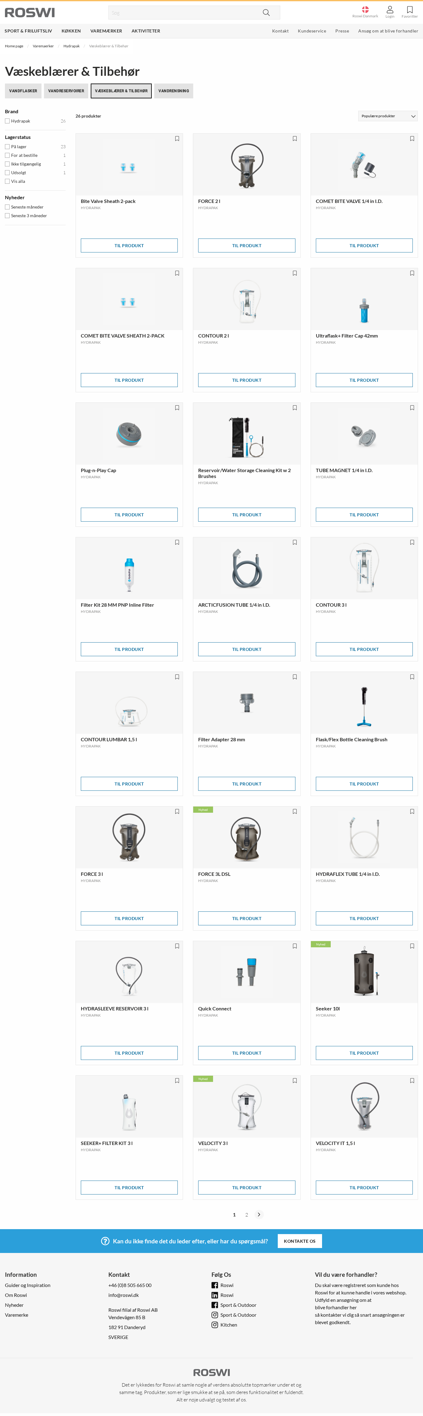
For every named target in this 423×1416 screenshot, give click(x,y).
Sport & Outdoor (238, 1305)
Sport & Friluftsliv (28, 30)
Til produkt (129, 245)
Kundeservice (312, 30)
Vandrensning (174, 91)
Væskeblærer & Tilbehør (121, 91)
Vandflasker (23, 91)
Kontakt (280, 30)
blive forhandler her (336, 1307)
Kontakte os (300, 1241)
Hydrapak (71, 46)
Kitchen (228, 1325)
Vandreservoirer (66, 91)
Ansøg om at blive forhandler (388, 30)
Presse (342, 30)
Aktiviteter (146, 30)
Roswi (226, 1285)
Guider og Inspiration (27, 1285)
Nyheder (14, 1305)
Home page (14, 46)
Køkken (71, 30)
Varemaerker (43, 46)
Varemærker (106, 30)
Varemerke (16, 1315)
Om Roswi (16, 1295)
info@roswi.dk (123, 1295)
